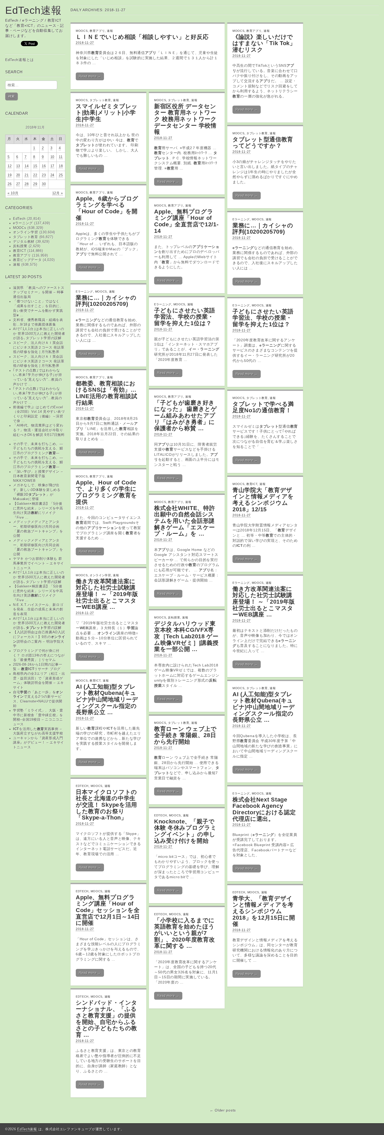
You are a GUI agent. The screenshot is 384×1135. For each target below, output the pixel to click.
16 (44, 166)
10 (52, 157)
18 (61, 166)
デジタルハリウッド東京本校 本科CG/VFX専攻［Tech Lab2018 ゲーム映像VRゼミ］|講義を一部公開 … (186, 636)
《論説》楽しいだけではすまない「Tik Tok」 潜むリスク (264, 43)
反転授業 (20, 246)
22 (35, 175)
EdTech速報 (33, 10)
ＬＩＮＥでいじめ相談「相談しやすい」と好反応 (142, 37)
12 (9, 166)
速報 (16, 264)
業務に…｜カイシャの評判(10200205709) (262, 228)
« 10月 (13, 193)
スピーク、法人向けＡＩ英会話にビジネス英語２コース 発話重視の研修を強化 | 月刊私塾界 (39, 347)
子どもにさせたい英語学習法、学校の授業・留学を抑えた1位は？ (184, 316)
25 (61, 175)
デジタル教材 (23, 242)
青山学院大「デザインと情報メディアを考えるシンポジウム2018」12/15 (263, 500)
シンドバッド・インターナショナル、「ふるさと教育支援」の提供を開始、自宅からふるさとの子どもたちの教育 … (106, 1018)
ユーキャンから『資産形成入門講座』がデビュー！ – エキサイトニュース (38, 742)
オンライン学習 (25, 232)
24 (52, 175)
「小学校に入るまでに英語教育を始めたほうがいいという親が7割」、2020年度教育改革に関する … (184, 933)
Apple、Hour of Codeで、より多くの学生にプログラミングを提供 (106, 492)
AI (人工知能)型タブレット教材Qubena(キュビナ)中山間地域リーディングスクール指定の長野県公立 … (107, 699)
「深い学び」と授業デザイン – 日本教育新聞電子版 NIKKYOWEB (38, 476)
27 (18, 184)
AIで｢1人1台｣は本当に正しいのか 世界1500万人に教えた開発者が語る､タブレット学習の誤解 (39, 333)
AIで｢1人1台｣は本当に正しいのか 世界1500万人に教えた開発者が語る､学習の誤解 (39, 623)
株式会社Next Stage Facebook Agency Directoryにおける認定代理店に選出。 (264, 809)
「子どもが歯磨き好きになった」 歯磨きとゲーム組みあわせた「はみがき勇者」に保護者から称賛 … (185, 415)
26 (9, 184)
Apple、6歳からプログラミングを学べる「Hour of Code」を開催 (107, 208)
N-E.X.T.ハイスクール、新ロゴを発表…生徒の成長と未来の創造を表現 (38, 609)
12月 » (57, 193)
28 (26, 184)
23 (44, 175)
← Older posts (223, 1110)
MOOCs (19, 228)
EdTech (19, 219)
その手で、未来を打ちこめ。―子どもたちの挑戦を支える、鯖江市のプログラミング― (38, 448)
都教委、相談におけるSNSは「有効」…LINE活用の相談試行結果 (106, 393)
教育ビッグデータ (27, 260)
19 (9, 175)
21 (26, 175)
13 (18, 166)
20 (18, 175)
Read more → (90, 76)
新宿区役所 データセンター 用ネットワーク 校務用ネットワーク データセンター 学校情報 (185, 119)
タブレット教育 (25, 237)
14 (26, 166)
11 (60, 157)
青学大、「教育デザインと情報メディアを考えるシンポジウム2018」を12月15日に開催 (263, 911)
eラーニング (23, 223)
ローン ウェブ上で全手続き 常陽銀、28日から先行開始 (185, 735)
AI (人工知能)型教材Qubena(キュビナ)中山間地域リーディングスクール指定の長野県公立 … (263, 707)
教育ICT (19, 251)
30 (44, 184)
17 (52, 166)
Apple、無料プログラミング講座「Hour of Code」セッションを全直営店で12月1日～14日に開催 (108, 910)
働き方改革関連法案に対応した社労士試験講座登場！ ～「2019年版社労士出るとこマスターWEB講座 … (263, 602)
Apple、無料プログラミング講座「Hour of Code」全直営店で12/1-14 (186, 221)
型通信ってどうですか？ (262, 142)
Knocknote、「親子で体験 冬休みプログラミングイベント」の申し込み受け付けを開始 (185, 831)
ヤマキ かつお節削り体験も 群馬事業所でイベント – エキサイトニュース (38, 563)
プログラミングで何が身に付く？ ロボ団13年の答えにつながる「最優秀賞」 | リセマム (39, 655)
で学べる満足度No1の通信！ (263, 407)
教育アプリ (22, 255)
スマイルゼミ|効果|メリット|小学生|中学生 (107, 112)
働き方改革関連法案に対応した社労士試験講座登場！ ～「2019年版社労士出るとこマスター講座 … (107, 594)
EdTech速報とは (19, 60)
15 (35, 166)
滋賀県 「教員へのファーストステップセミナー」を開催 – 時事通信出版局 (39, 292)
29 (35, 184)
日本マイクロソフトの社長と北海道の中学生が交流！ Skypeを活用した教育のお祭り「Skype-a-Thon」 (106, 805)
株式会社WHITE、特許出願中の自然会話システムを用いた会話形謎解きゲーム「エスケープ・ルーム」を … (184, 521)
